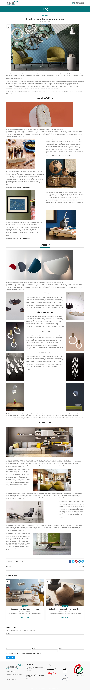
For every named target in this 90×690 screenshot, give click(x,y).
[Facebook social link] (70, 561)
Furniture (10, 561)
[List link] (15, 677)
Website (60, 648)
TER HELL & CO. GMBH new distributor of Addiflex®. (34, 668)
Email (34, 648)
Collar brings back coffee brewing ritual (65, 609)
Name (7, 648)
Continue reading (25, 617)
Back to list (45, 567)
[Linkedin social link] (79, 561)
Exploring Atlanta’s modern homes (25, 609)
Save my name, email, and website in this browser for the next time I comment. (24, 653)
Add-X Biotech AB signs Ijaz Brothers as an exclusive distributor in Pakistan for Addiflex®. (35, 675)
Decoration (45, 15)
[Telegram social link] (82, 561)
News (17, 561)
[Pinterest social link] (76, 561)
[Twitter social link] (73, 561)
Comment (8, 633)
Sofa (23, 561)
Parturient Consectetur (24, 187)
